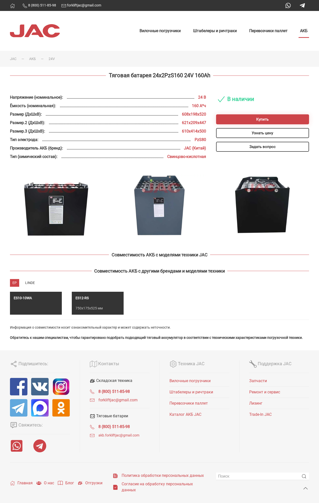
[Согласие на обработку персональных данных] (115, 487)
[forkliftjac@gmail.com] (92, 400)
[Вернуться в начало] (35, 31)
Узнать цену (262, 133)
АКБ (304, 30)
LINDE (30, 283)
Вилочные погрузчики (160, 30)
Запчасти (258, 380)
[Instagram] (61, 386)
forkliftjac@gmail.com (83, 5)
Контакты (108, 363)
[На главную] (12, 5)
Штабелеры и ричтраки (215, 30)
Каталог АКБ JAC (185, 414)
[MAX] (40, 408)
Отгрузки (93, 483)
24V (52, 59)
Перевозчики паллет (268, 30)
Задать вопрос (262, 146)
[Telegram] (302, 5)
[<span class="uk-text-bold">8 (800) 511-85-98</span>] (92, 391)
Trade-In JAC (260, 414)
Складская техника (113, 380)
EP (14, 283)
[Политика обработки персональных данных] (115, 475)
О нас (49, 483)
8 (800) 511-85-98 (41, 5)
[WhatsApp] (288, 5)
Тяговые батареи (111, 416)
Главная (25, 483)
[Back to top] (305, 488)
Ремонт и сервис (264, 392)
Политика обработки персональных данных (163, 475)
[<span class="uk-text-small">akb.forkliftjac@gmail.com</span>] (92, 435)
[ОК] (61, 408)
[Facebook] (18, 386)
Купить (262, 119)
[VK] (40, 386)
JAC (13, 59)
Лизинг (255, 403)
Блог (69, 483)
